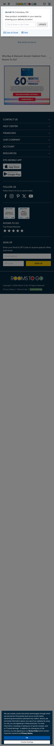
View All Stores (12, 32)
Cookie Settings (27, 742)
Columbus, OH (22, 12)
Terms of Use (33, 731)
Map (26, 32)
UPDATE (42, 25)
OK (27, 738)
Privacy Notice (27, 733)
